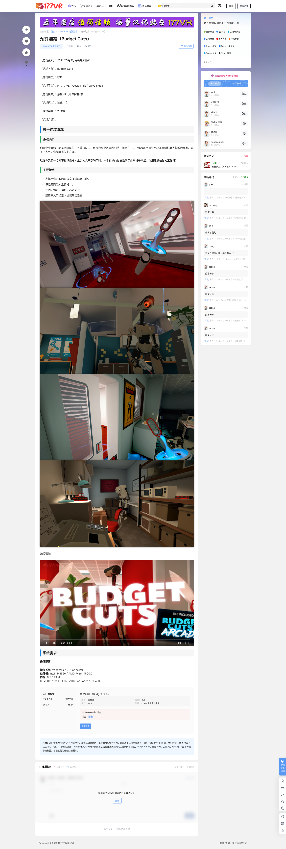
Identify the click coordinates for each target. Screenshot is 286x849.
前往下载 (188, 46)
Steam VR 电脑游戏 (67, 31)
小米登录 (235, 39)
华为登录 (222, 39)
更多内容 (146, 6)
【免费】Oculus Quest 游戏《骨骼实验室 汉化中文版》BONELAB (244, 259)
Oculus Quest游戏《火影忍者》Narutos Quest (236, 197)
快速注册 (244, 6)
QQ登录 (221, 32)
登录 (231, 6)
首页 (53, 31)
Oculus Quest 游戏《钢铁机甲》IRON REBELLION (237, 218)
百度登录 (210, 39)
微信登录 (210, 32)
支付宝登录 (235, 32)
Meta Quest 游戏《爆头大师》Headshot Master (237, 300)
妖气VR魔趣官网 (65, 843)
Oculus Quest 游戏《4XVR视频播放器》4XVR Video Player (242, 238)
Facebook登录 (227, 46)
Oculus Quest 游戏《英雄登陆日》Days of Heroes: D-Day (241, 341)
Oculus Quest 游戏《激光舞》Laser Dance (234, 320)
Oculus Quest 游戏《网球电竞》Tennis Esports (236, 279)
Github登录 (226, 53)
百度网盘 (86, 726)
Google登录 (211, 46)
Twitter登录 (211, 53)
